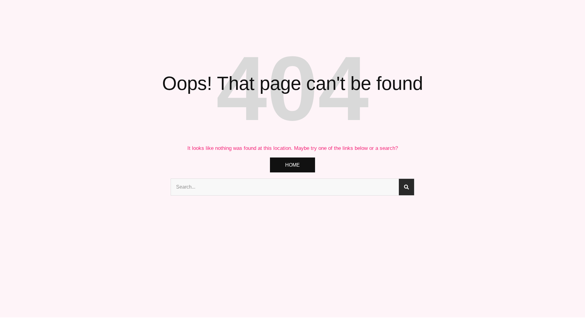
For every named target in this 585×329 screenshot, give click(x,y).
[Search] (406, 187)
